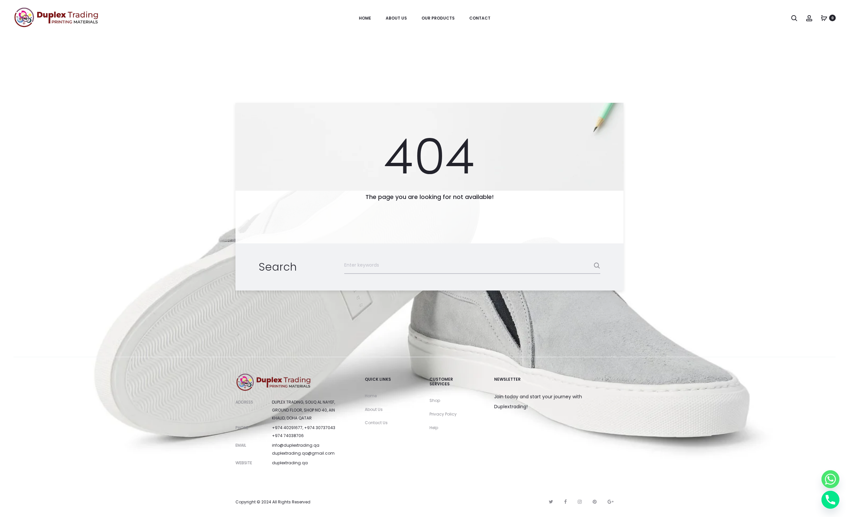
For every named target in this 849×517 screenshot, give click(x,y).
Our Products (438, 18)
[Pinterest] (595, 501)
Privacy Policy (443, 414)
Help (433, 427)
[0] (824, 18)
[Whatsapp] (830, 479)
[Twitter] (551, 501)
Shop (434, 400)
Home (365, 18)
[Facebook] (565, 501)
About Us (396, 18)
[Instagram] (580, 501)
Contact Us (376, 422)
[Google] (611, 501)
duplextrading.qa (290, 463)
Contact (479, 18)
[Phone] (830, 500)
